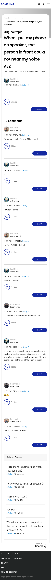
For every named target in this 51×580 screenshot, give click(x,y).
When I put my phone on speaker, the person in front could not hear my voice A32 (24, 526)
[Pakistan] (7, 4)
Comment (39, 109)
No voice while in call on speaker (24, 483)
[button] (42, 80)
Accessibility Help (9, 554)
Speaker (10, 509)
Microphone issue (16, 496)
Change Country (9, 572)
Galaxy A (25, 85)
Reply (39, 153)
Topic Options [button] (42, 24)
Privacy (4, 563)
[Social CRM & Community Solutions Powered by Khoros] (40, 545)
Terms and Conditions (11, 558)
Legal (4, 568)
